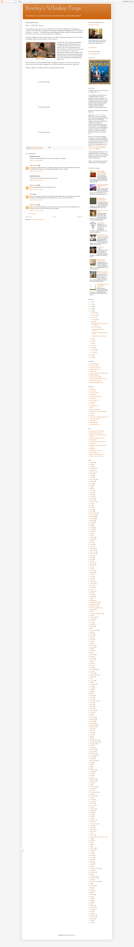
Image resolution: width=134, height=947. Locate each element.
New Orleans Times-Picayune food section (98, 446)
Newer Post (29, 217)
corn (91, 589)
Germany (92, 647)
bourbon (92, 520)
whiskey (40, 149)
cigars (91, 569)
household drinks (94, 675)
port (91, 798)
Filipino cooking (94, 630)
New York (92, 757)
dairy (91, 593)
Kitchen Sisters (93, 440)
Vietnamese (92, 907)
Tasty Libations (93, 421)
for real (98, 92)
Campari (92, 539)
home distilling (93, 669)
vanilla (91, 902)
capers (91, 543)
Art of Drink (93, 391)
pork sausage (93, 796)
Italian (91, 690)
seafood (92, 857)
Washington (93, 915)
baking (91, 494)
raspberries (93, 820)
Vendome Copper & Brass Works (98, 379)
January (93, 352)
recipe (91, 825)
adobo (91, 466)
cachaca (91, 531)
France (91, 634)
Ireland (92, 688)
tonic (91, 896)
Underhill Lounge (94, 422)
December (94, 313)
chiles (91, 561)
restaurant (92, 829)
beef (91, 505)
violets (91, 911)
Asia (91, 487)
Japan (91, 691)
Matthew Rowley (34, 165)
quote (91, 816)
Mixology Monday (94, 740)
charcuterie (92, 550)
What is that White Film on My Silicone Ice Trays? (102, 186)
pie (90, 785)
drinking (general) (94, 602)
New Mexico (93, 753)
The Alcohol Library (94, 364)
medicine (92, 729)
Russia (91, 840)
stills (91, 874)
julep (91, 693)
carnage (92, 544)
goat (91, 652)
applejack (92, 481)
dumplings (92, 610)
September (94, 319)
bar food (92, 498)
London (92, 708)
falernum (92, 626)
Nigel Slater (92, 448)
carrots (91, 546)
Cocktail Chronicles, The (96, 396)
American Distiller (94, 365)
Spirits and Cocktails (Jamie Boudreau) (99, 417)
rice (91, 833)
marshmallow (93, 725)
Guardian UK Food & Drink (96, 433)
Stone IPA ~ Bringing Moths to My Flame (99, 333)
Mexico (91, 732)
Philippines (93, 781)
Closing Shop (100, 223)
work (91, 922)
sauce (91, 852)
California (92, 537)
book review (93, 515)
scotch (91, 853)
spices (91, 870)
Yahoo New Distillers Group (96, 382)
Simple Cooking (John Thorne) (97, 454)
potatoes (92, 803)
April (92, 345)
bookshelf (92, 516)
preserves (92, 805)
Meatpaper (92, 443)
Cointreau (92, 582)
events (91, 621)
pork (91, 794)
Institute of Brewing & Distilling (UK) (99, 373)
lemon (91, 703)
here (92, 161)
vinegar (92, 909)
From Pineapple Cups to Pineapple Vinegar (102, 272)
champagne (93, 548)
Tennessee (92, 885)
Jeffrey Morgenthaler (95, 409)
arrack (91, 485)
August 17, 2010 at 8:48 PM (36, 160)
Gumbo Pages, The (94, 406)
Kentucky (92, 695)
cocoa (91, 574)
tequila (91, 887)
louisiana (92, 712)
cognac (91, 580)
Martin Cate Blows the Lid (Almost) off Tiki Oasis (99, 324)
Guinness (92, 660)
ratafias (92, 822)
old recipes (92, 770)
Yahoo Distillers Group (95, 380)
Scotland (92, 855)
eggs (91, 615)
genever (92, 645)
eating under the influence (96, 613)
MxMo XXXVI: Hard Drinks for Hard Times (102, 235)
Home (54, 217)
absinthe (92, 462)
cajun (91, 533)
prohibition (93, 809)
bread (91, 526)
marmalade (92, 723)
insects (91, 686)
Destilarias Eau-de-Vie (95, 369)
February (93, 350)
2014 (91, 302)
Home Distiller (93, 371)
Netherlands (93, 749)
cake (91, 535)
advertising (92, 468)
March (93, 348)
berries (91, 509)
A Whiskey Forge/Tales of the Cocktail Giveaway (102, 285)
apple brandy (93, 479)
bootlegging (93, 518)
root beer (92, 835)
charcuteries (93, 552)
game (91, 637)
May (92, 343)
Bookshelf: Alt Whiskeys (100, 248)
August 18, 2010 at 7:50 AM (36, 171)
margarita (92, 721)
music (91, 745)
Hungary (92, 677)
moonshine (92, 744)
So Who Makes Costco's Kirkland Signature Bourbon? (102, 172)
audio (91, 488)
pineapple (92, 788)
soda (91, 866)
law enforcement (94, 701)
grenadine (92, 658)
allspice (91, 470)
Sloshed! (92, 415)
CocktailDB (92, 398)
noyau (91, 762)
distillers (92, 596)
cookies (91, 585)
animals (92, 474)
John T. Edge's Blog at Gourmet (97, 438)
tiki (90, 892)
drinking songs (93, 606)
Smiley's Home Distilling (96, 377)
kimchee (92, 697)
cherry (91, 557)
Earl (91, 611)
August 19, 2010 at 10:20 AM (36, 210)
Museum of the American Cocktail (98, 411)
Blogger (73, 935)
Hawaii (91, 664)
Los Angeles (93, 710)
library (91, 705)
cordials (92, 587)
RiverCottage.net (94, 452)
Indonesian (93, 684)
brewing (92, 529)
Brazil (91, 524)
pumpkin (92, 811)
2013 (91, 304)
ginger (91, 650)
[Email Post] (49, 147)
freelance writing (99, 115)
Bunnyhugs (92, 394)
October (93, 317)
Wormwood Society (94, 424)
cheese (91, 556)
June (92, 341)
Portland (92, 799)
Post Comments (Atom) (37, 219)
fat (90, 628)
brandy (91, 522)
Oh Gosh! (92, 413)
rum (91, 839)
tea (90, 883)
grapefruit (92, 654)
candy (91, 541)
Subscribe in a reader (94, 25)
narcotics (92, 747)
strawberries (93, 876)
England (92, 619)
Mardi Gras (92, 719)
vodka (91, 913)
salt (91, 846)
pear (91, 777)
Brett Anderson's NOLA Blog (97, 431)
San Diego (92, 848)
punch (91, 812)
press (91, 807)
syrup (91, 879)
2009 (91, 355)
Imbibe (91, 407)
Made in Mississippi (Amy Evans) (98, 441)
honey (91, 671)
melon (91, 731)
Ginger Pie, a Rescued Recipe (102, 211)
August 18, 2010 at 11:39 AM (36, 189)
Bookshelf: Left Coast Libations (98, 336)
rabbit (91, 818)
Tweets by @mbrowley (93, 54)
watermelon (93, 917)
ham (91, 662)
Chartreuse (92, 554)
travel (91, 898)
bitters (91, 511)
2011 (91, 309)
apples (91, 483)
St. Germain (93, 872)
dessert (92, 595)
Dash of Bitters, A (94, 400)
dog (91, 598)
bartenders (92, 502)
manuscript (92, 718)
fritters (91, 636)
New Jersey (92, 751)
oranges (92, 772)
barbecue (92, 500)
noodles (92, 758)
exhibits (92, 624)
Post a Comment (32, 213)
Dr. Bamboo (93, 402)
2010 (91, 311)
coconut (92, 576)
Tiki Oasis (92, 894)
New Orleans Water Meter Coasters (97, 330)
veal (91, 904)
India (91, 682)
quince (91, 814)
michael (31, 194)
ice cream (92, 680)
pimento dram (93, 786)
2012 (91, 306)
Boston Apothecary (94, 393)
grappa (92, 656)
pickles (91, 783)
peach (91, 775)
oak (91, 766)
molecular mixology (94, 742)
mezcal (91, 734)
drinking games (94, 604)
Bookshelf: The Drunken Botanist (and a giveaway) (101, 200)
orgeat (91, 773)
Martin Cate (93, 727)
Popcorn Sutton (94, 792)
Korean (92, 699)
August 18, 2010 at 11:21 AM (36, 180)
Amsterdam (93, 472)
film (91, 632)
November (94, 315)
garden (91, 639)
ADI (91, 464)
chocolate (92, 563)
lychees (91, 716)
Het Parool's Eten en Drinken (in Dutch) (98, 435)
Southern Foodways (95, 868)
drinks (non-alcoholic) (95, 608)
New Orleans (93, 755)
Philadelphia (93, 779)
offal (91, 768)
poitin (91, 790)
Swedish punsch (94, 878)
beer (91, 507)
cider (91, 567)
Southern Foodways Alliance (97, 456)
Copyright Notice (92, 47)
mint (91, 738)
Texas (91, 889)
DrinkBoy (92, 404)
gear (91, 643)
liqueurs (92, 706)
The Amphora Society (95, 367)
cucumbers (92, 591)
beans (91, 503)
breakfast (92, 528)
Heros (37, 149)
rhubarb (92, 831)
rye (90, 842)
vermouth (92, 906)
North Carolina (93, 760)
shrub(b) (92, 863)
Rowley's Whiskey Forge (53, 8)
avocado (92, 490)
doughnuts (92, 600)
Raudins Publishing (94, 375)
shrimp (91, 859)
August (93, 322)
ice (90, 678)
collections (92, 583)
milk (91, 736)
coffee (91, 578)
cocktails (92, 572)
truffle (91, 900)
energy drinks (32, 149)
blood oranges (93, 513)
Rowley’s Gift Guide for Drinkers (98, 837)
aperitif (92, 476)
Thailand (92, 891)
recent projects (93, 824)
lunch (91, 714)
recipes (91, 827)
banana (92, 496)
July (92, 339)
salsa (91, 844)
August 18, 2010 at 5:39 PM (36, 200)
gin (90, 649)
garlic (91, 641)
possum (92, 801)
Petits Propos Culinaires (96, 450)
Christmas (92, 565)
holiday (91, 667)
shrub (91, 861)
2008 (91, 357)
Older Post (79, 217)
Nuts (91, 764)
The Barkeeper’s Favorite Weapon (101, 260)
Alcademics (92, 389)
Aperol (91, 477)
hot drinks (92, 673)
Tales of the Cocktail (94, 419)
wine (91, 920)
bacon (91, 492)
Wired (99, 149)
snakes (91, 865)
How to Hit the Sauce (96, 327)
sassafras (92, 850)
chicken (91, 559)
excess (91, 623)
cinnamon (92, 570)
